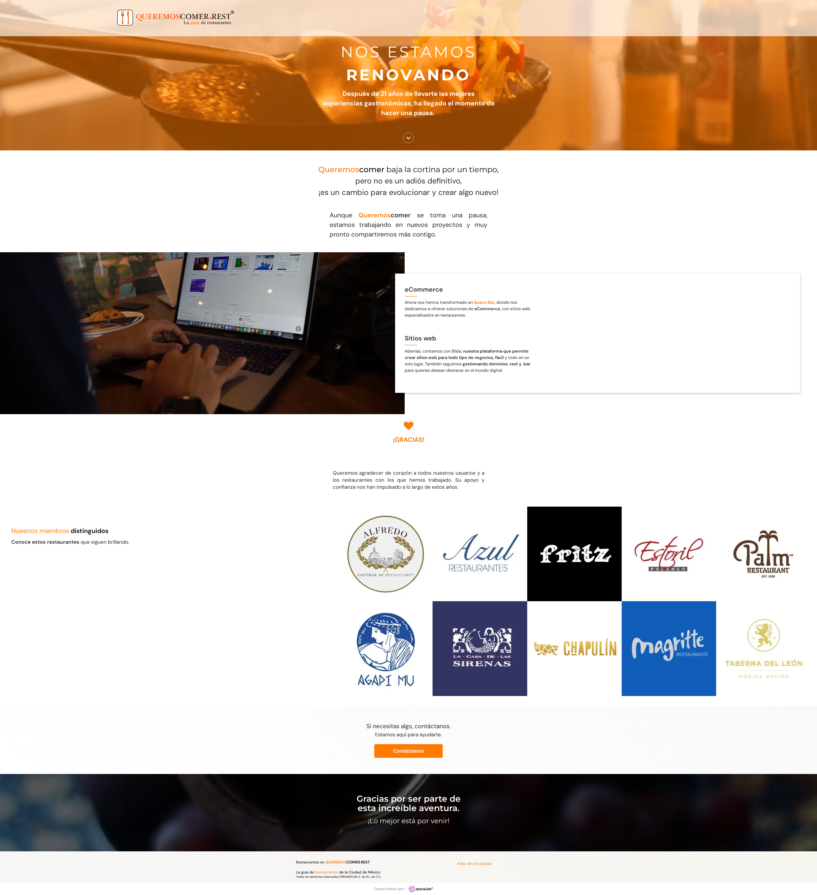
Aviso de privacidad (474, 863)
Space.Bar (484, 302)
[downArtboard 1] (408, 141)
